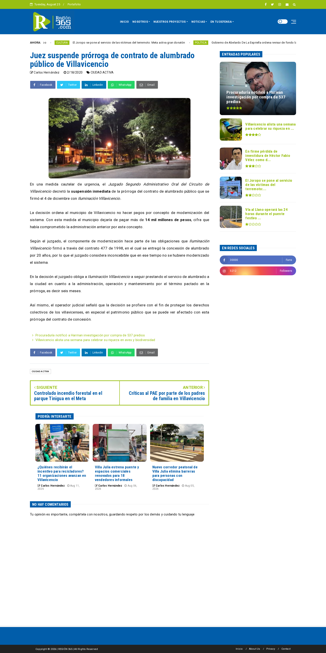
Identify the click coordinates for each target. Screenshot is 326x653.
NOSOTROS (140, 21)
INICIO (124, 21)
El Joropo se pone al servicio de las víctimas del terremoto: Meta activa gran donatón (101, 42)
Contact (286, 649)
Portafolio (74, 4)
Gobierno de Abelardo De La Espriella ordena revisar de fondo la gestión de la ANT (238, 42)
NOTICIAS (198, 21)
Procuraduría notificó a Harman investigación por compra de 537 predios (90, 335)
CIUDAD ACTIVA (102, 72)
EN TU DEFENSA (221, 21)
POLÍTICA (173, 42)
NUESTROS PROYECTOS (169, 21)
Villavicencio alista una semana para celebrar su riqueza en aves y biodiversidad (95, 340)
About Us (254, 649)
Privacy (270, 649)
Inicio (239, 649)
